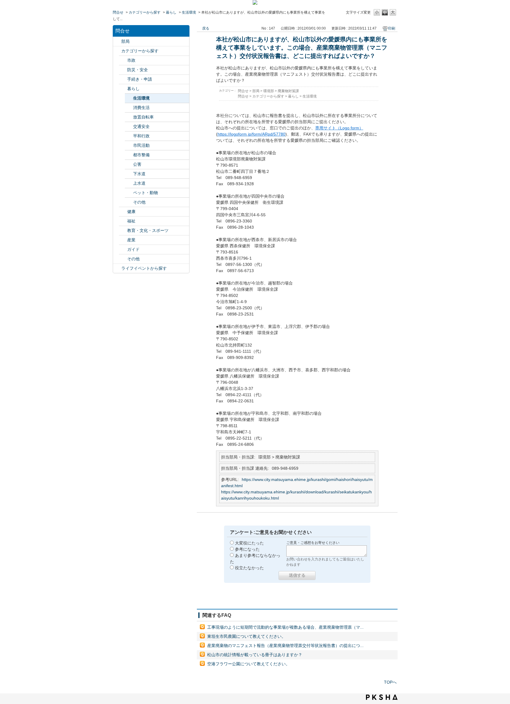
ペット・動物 (145, 192)
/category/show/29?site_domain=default (123, 259)
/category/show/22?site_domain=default (123, 79)
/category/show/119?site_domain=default (117, 41)
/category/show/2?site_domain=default (117, 51)
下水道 (139, 173)
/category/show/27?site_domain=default (123, 240)
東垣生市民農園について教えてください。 (246, 636)
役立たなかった (249, 567)
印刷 (391, 28)
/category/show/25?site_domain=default (123, 221)
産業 (131, 240)
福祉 (131, 221)
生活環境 (189, 12)
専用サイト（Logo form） (339, 128)
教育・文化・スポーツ (148, 230)
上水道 (139, 183)
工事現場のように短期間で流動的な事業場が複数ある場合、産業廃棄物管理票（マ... (285, 627)
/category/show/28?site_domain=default (123, 249)
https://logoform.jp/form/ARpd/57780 (251, 134)
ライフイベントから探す (144, 268)
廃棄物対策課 (288, 91)
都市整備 (141, 154)
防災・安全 (137, 69)
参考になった (247, 549)
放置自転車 (143, 117)
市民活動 (141, 145)
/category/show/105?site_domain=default (117, 268)
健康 (131, 211)
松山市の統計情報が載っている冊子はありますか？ (254, 654)
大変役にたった (249, 543)
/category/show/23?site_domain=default (123, 89)
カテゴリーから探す (145, 12)
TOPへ (390, 682)
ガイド (133, 249)
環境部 (268, 91)
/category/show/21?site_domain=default (123, 70)
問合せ (118, 12)
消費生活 (141, 107)
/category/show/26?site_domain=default (123, 230)
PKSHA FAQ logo (382, 697)
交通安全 (141, 126)
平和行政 (141, 136)
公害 (137, 164)
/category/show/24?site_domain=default (123, 212)
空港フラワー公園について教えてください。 (248, 663)
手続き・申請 (139, 79)
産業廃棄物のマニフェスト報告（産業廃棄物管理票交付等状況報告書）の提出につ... (285, 645)
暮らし (171, 12)
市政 (131, 60)
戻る (205, 28)
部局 (125, 41)
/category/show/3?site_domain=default (123, 60)
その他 (139, 202)
